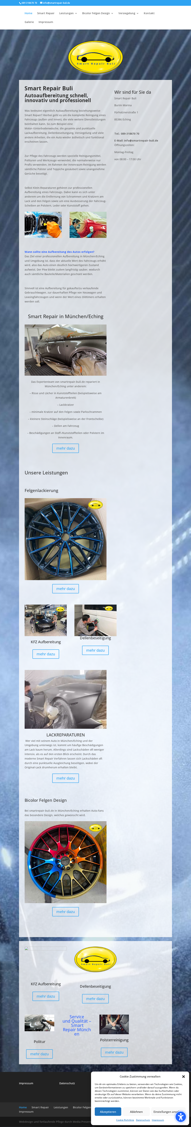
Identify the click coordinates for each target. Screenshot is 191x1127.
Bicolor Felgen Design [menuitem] (96, 13)
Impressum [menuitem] (46, 22)
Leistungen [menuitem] (66, 13)
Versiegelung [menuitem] (126, 13)
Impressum (158, 1120)
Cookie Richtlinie (125, 1120)
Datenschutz (143, 1120)
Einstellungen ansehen (168, 1112)
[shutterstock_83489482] (88, 237)
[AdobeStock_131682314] (43, 237)
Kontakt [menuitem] (149, 13)
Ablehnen (136, 1112)
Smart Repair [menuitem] (45, 13)
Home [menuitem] (28, 13)
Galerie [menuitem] (29, 22)
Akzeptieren (108, 1112)
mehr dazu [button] (65, 448)
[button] (180, 1116)
